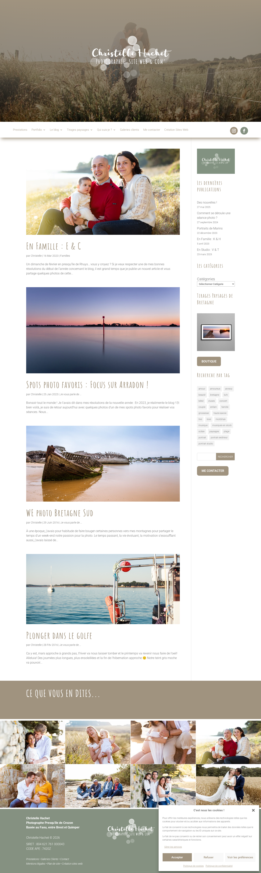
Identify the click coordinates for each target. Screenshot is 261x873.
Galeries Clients (49, 859)
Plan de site (53, 863)
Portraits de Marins (210, 228)
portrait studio (206, 443)
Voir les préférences (240, 857)
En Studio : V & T (208, 250)
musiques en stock (222, 425)
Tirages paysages (78, 129)
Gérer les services (173, 847)
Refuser (208, 857)
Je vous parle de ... (70, 394)
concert (223, 401)
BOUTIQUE (209, 361)
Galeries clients (129, 129)
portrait (202, 437)
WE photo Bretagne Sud (60, 513)
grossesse (204, 413)
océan (202, 431)
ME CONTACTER (213, 471)
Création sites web (72, 863)
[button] (253, 810)
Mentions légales (35, 863)
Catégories (206, 279)
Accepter (177, 857)
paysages (214, 431)
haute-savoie (220, 413)
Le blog (54, 129)
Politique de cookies (193, 866)
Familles (65, 255)
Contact (64, 859)
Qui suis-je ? (104, 129)
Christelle (36, 255)
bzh (226, 395)
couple (202, 407)
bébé (201, 401)
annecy (228, 388)
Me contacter (151, 129)
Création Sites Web (176, 129)
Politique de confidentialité (219, 866)
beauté (202, 395)
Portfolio (37, 129)
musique (203, 425)
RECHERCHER (225, 456)
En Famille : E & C (53, 246)
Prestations (20, 129)
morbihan (221, 419)
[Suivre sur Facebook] (244, 131)
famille (224, 407)
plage (226, 431)
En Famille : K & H (209, 239)
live (200, 419)
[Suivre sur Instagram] (234, 131)
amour (202, 388)
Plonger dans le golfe (59, 635)
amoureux (215, 388)
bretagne (214, 395)
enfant (213, 407)
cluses (211, 401)
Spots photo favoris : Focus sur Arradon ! (87, 384)
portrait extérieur (219, 437)
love (209, 419)
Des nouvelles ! (207, 202)
